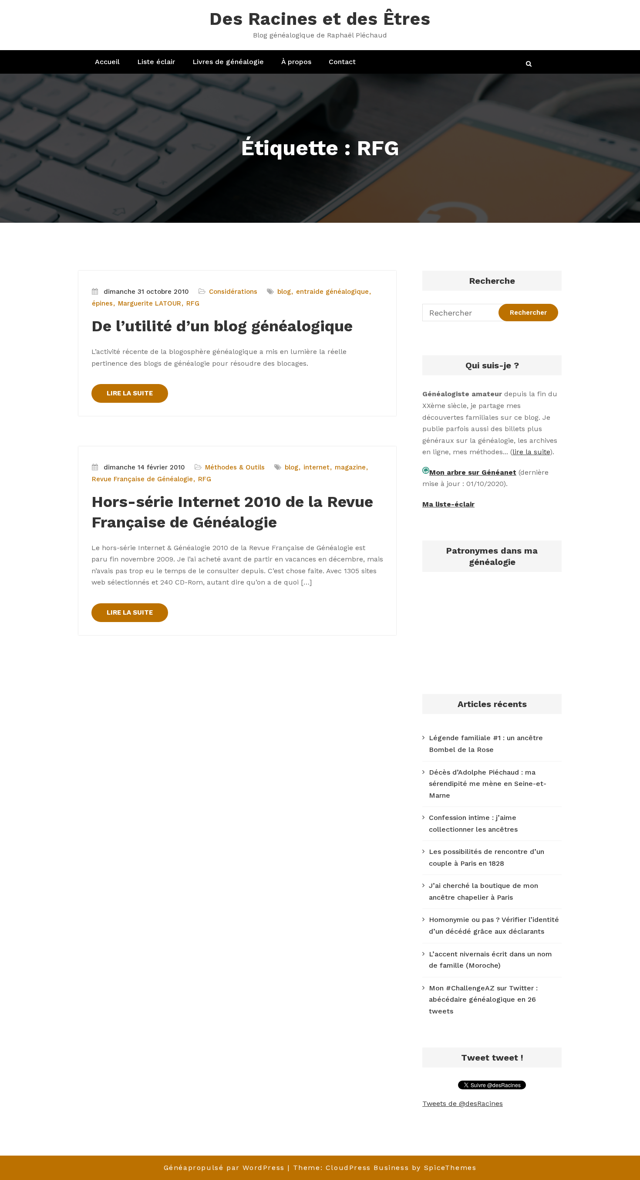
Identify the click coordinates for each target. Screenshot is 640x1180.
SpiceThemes (450, 1167)
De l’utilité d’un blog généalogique (222, 326)
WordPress (263, 1167)
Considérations (233, 292)
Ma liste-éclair (448, 504)
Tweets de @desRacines (462, 1103)
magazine (350, 467)
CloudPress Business (367, 1167)
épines (102, 303)
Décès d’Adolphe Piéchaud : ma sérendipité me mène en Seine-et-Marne (487, 783)
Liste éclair (156, 62)
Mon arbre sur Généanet (472, 472)
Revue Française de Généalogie (142, 479)
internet (316, 467)
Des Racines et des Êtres (319, 19)
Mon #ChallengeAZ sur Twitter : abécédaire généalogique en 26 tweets (483, 999)
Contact (342, 62)
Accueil (107, 62)
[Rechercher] (529, 64)
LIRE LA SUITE (130, 393)
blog (284, 292)
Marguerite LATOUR (149, 303)
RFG (192, 303)
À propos (296, 62)
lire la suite (531, 452)
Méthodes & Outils (235, 467)
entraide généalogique (332, 292)
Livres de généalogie (228, 62)
